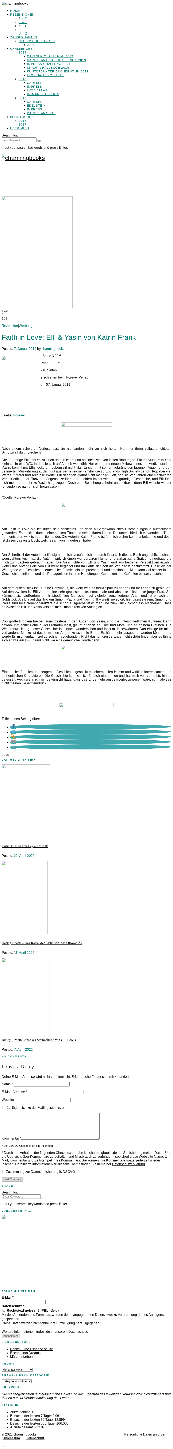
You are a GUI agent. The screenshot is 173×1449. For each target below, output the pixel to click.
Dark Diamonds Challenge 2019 (56, 60)
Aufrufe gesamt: (22, 1427)
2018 (31, 45)
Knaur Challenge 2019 (48, 67)
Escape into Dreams (25, 1353)
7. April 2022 (23, 1049)
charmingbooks (53, 349)
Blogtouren (22, 117)
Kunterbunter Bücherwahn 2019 (58, 71)
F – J (23, 22)
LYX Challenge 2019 (45, 75)
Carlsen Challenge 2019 (50, 56)
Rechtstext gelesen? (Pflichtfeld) (32, 1310)
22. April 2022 (24, 856)
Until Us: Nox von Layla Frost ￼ (25, 846)
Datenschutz (13, 1306)
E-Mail (8, 1297)
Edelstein (36, 105)
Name (7, 1084)
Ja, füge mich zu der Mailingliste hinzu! (35, 1107)
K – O (23, 26)
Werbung (25, 326)
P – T (23, 29)
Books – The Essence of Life (31, 1349)
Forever (19, 415)
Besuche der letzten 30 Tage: (32, 1419)
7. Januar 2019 (25, 349)
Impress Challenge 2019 (50, 64)
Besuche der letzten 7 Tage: (31, 1416)
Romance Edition (43, 94)
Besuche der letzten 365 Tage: (33, 1423)
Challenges (21, 48)
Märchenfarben (21, 1356)
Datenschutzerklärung (128, 1164)
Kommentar (11, 1138)
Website (8, 1099)
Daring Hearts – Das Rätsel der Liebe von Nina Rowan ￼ (42, 943)
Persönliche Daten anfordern (145, 1434)
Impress (34, 86)
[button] (13, 727)
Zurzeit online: (21, 1412)
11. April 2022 (24, 952)
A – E (23, 18)
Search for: (10, 135)
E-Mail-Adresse (14, 1092)
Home (15, 10)
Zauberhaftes (23, 37)
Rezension (10, 326)
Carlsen (35, 82)
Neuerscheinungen (37, 41)
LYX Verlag (37, 90)
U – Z (23, 33)
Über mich (19, 128)
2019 (23, 52)
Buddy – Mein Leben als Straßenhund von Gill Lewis (39, 1039)
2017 (23, 98)
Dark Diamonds (41, 113)
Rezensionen (22, 14)
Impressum (11, 1438)
